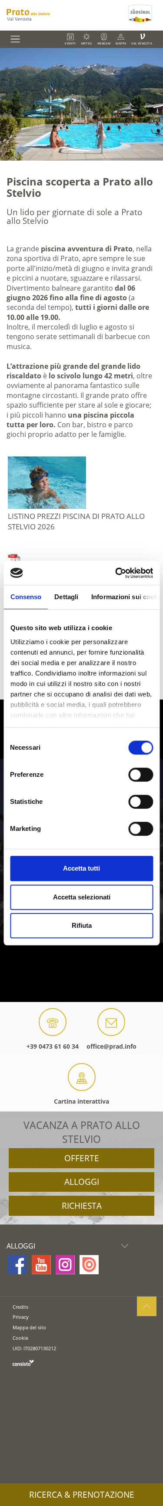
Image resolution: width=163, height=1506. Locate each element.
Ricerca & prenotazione (81, 1494)
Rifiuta (82, 925)
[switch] (140, 775)
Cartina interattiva (81, 1101)
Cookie (20, 1337)
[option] (81, 104)
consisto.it (23, 1362)
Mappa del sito (29, 1327)
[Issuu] (89, 1264)
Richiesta (82, 1205)
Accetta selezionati (81, 897)
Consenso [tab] (25, 596)
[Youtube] (41, 1264)
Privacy (21, 1317)
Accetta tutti (81, 868)
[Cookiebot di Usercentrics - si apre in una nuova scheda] (116, 573)
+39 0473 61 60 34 (53, 1046)
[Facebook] (17, 1264)
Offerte (81, 1158)
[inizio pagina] (146, 1306)
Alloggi (81, 1181)
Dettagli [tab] (66, 596)
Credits (20, 1307)
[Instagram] (65, 1264)
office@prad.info (111, 1046)
